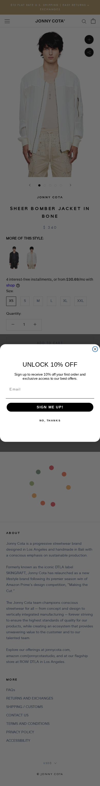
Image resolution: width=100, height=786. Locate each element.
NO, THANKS (50, 420)
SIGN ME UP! (50, 407)
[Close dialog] (95, 349)
